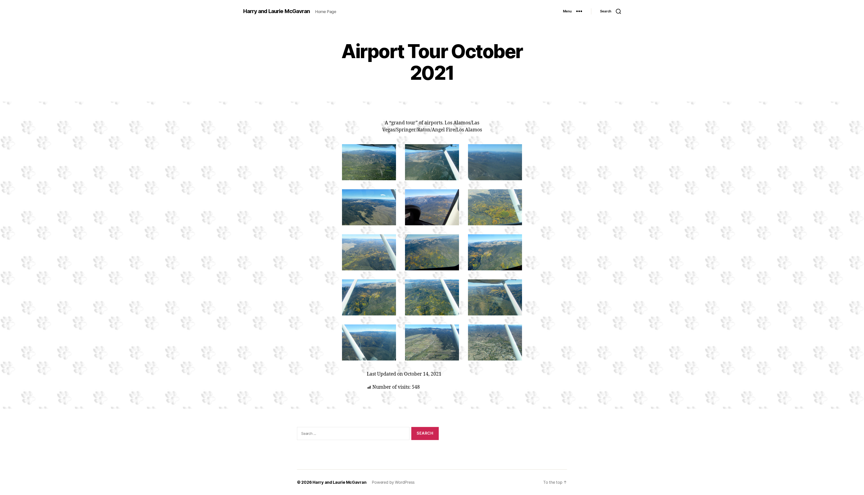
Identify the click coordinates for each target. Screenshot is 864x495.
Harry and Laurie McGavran (276, 11)
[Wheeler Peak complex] (432, 207)
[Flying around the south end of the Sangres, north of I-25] (369, 162)
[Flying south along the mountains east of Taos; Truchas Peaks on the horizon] (369, 342)
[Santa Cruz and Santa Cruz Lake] (495, 342)
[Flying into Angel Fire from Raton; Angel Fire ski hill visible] (369, 207)
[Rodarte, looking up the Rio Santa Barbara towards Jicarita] (432, 342)
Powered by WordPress (393, 482)
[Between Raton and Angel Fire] (432, 297)
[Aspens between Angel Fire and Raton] (369, 252)
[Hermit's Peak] (495, 162)
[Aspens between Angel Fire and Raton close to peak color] (495, 207)
